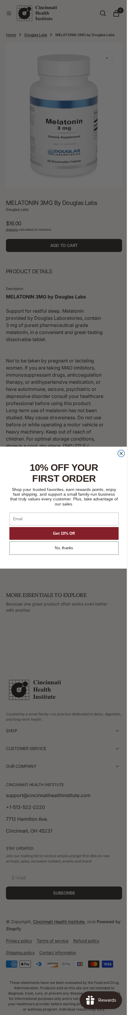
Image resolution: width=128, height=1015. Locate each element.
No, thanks (62, 548)
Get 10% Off (62, 533)
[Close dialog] (118, 453)
